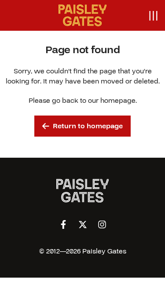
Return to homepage (88, 126)
